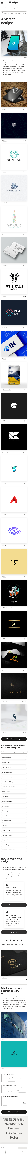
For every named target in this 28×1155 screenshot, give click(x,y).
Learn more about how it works (14, 980)
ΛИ (4, 421)
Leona (4, 670)
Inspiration (8, 8)
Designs (14, 8)
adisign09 (5, 202)
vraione (4, 171)
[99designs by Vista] (13, 2)
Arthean (4, 140)
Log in (25, 3)
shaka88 (5, 327)
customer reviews (21, 944)
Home (2, 8)
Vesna (4, 234)
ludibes (4, 732)
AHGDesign (5, 452)
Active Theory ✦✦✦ (7, 607)
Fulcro (4, 483)
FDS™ (25, 57)
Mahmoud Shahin (7, 389)
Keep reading (11, 1080)
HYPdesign (5, 265)
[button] (26, 1145)
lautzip (4, 358)
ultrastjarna (5, 701)
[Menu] (2, 2)
